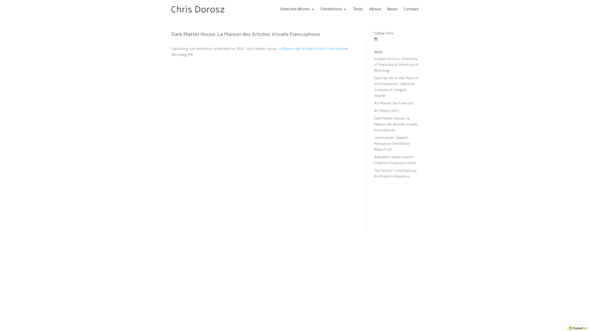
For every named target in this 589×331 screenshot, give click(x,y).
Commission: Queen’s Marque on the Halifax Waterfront (392, 143)
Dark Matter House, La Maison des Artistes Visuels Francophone (396, 124)
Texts (358, 9)
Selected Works (295, 9)
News (392, 9)
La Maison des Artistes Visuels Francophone (313, 49)
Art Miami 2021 (386, 111)
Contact (411, 9)
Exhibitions (331, 9)
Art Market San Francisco (394, 103)
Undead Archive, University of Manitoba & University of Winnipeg (396, 65)
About (375, 9)
